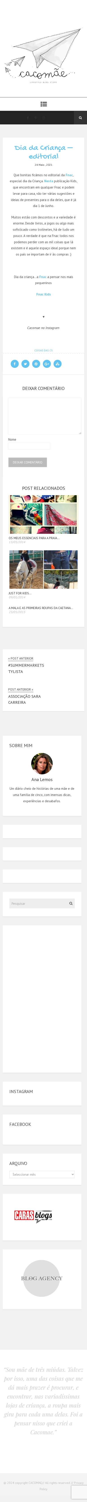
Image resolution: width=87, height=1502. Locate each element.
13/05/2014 (17, 542)
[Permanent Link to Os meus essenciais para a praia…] (44, 532)
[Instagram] (44, 117)
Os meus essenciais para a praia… (34, 538)
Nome (12, 439)
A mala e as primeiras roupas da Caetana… (41, 608)
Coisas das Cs (43, 350)
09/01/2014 (17, 597)
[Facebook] (27, 117)
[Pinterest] (35, 117)
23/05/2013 (17, 612)
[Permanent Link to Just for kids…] (44, 587)
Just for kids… (20, 593)
